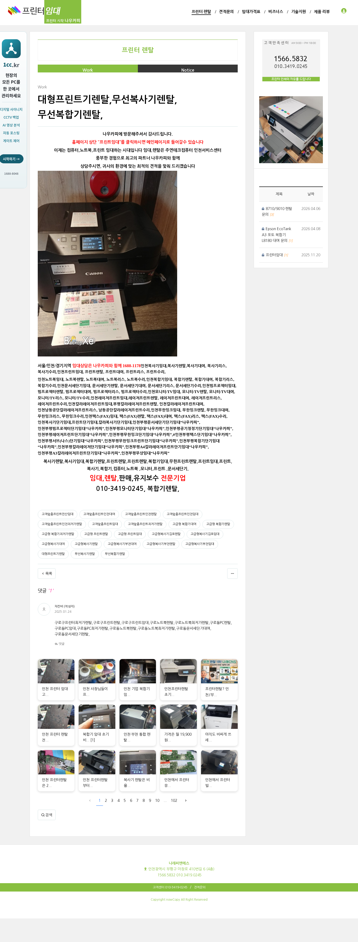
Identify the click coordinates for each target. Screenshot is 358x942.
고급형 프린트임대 (130, 534)
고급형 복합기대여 (184, 524)
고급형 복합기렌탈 (218, 524)
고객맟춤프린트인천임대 (182, 514)
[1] (92, 740)
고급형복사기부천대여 (122, 544)
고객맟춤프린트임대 (105, 524)
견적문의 (199, 887)
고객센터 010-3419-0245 (170, 887)
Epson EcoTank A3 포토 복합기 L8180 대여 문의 (276, 234)
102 (174, 800)
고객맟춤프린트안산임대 (57, 514)
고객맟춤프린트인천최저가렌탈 (62, 524)
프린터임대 (275, 255)
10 (157, 800)
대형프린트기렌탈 (53, 553)
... (165, 800)
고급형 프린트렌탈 (96, 534)
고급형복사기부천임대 (199, 544)
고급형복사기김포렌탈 (166, 534)
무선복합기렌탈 (115, 553)
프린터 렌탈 (138, 50)
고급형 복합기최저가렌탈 (58, 534)
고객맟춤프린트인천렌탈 (141, 514)
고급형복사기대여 (53, 544)
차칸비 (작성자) (65, 606)
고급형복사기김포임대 (205, 534)
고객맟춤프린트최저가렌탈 (145, 524)
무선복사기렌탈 (85, 553)
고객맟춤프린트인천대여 (99, 514)
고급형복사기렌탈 (86, 544)
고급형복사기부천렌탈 (161, 544)
